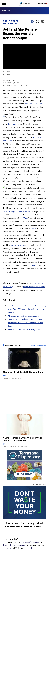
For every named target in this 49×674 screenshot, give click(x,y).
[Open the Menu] (4, 4)
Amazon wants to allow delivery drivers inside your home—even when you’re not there (25, 322)
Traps (25, 218)
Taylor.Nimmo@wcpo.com (14, 544)
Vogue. (33, 265)
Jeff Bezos (12, 123)
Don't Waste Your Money (10, 22)
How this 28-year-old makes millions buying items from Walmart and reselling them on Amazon (27, 309)
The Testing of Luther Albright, (17, 211)
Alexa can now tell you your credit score (25, 315)
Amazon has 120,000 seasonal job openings (26, 329)
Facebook (7, 547)
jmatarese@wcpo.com (30, 541)
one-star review (17, 244)
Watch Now (42, 3)
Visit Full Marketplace (38, 345)
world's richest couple (34, 103)
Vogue (34, 228)
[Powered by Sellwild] (42, 484)
